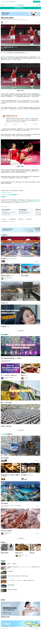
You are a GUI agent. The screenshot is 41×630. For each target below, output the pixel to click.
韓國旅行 (2, 10)
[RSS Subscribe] (5, 628)
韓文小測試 (36, 628)
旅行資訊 (6, 10)
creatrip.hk (9, 192)
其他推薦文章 (21, 330)
